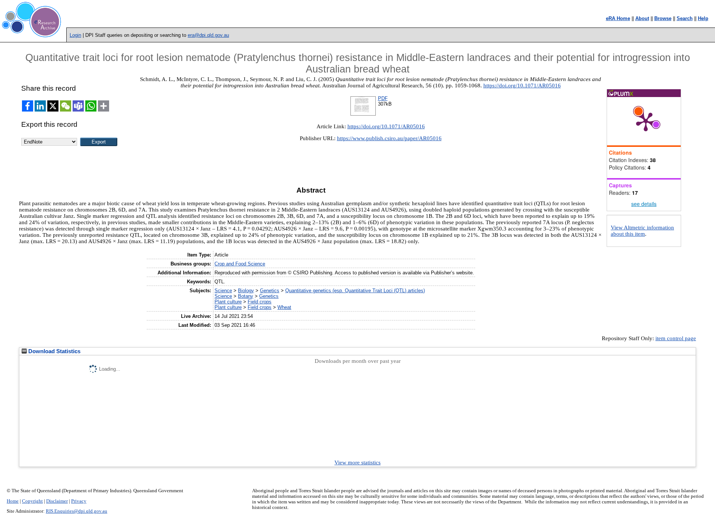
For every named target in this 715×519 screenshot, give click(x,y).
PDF (383, 98)
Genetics (269, 290)
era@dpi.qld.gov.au (208, 35)
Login (75, 35)
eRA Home (618, 18)
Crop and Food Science (239, 264)
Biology (246, 290)
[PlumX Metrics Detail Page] (645, 121)
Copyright (32, 501)
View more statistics (357, 462)
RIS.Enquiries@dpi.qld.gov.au (76, 511)
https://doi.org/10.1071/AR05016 (522, 85)
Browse (662, 18)
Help (703, 18)
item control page (675, 338)
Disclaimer (57, 501)
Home (13, 501)
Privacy (78, 501)
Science (223, 290)
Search (685, 18)
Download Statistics (53, 351)
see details (644, 203)
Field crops (259, 301)
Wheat (284, 307)
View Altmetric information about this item (642, 231)
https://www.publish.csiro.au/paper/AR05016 (389, 138)
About (642, 18)
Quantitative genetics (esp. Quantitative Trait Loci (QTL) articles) (355, 290)
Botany (245, 296)
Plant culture (228, 301)
